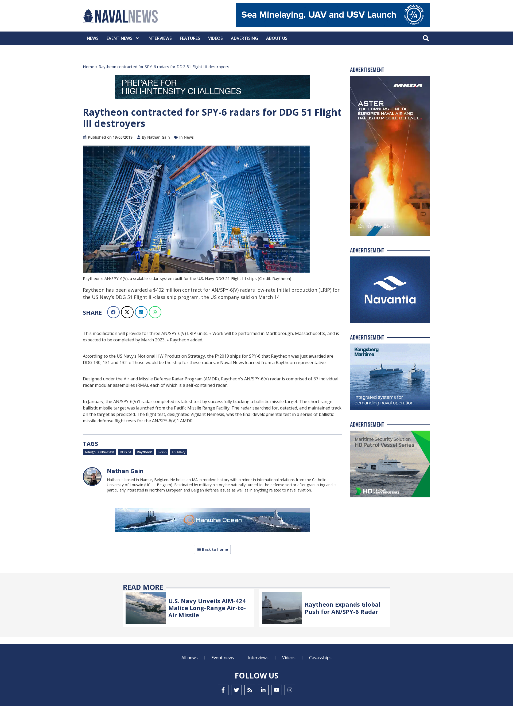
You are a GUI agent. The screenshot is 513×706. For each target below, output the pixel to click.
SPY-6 (162, 452)
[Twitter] (236, 690)
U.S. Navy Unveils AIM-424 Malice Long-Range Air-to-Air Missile (207, 608)
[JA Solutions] (333, 25)
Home (88, 66)
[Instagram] (290, 690)
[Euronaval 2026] (212, 88)
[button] (425, 38)
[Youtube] (276, 690)
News (93, 38)
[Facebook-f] (223, 690)
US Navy (178, 452)
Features (190, 38)
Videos (215, 38)
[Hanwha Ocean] (212, 521)
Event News (120, 38)
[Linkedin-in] (263, 690)
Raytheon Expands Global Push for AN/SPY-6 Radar (342, 607)
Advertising (244, 38)
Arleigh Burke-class (99, 452)
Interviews (159, 38)
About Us (276, 38)
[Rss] (249, 690)
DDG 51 (125, 452)
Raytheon (144, 452)
